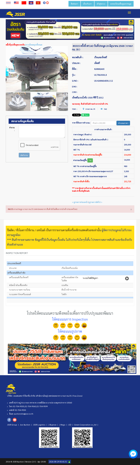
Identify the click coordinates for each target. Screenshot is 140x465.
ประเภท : (76, 63)
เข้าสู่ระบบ (101, 3)
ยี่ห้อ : (74, 68)
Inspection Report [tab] (17, 252)
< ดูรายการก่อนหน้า (80, 202)
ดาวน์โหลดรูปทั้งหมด (34, 44)
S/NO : (75, 80)
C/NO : (74, 92)
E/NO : (74, 86)
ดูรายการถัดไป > (95, 202)
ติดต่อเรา (74, 3)
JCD (70, 424)
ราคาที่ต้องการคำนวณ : (81, 122)
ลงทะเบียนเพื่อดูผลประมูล (120, 3)
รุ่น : (74, 74)
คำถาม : (12, 128)
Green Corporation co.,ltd (85, 424)
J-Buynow (52, 424)
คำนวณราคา (123, 123)
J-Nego (62, 424)
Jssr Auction (25, 424)
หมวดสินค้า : (77, 57)
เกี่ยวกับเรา (87, 3)
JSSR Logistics (39, 424)
